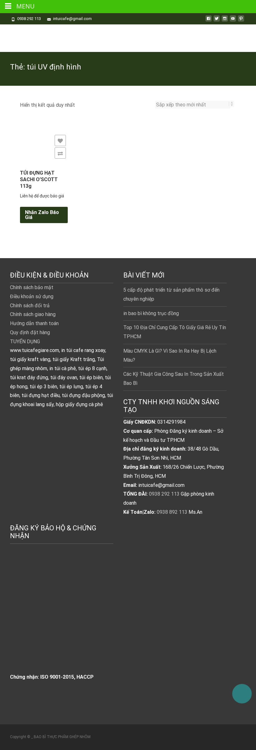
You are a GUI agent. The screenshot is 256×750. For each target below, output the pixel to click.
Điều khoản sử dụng (31, 296)
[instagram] (225, 21)
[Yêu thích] (60, 140)
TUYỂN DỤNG (25, 341)
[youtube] (233, 21)
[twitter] (217, 21)
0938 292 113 (164, 494)
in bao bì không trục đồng (151, 313)
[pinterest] (241, 21)
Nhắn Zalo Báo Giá (42, 214)
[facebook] (208, 21)
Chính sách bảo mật (31, 287)
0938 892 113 (172, 512)
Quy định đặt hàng (30, 332)
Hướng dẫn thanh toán (34, 323)
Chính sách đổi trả (30, 306)
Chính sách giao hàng (33, 314)
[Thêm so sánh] (60, 153)
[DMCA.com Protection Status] (57, 615)
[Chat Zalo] (242, 691)
